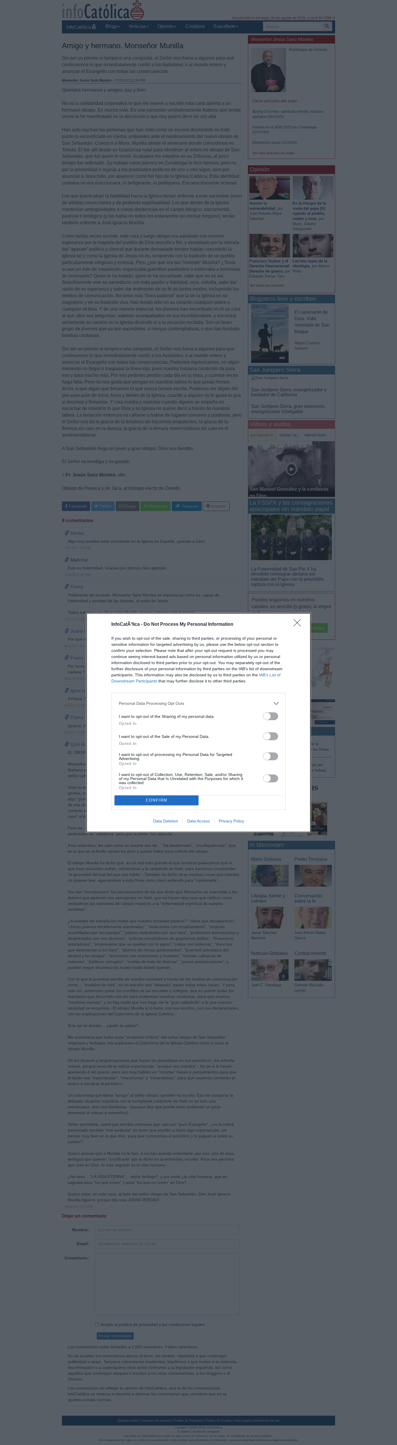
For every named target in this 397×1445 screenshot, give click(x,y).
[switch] (270, 716)
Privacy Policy (231, 821)
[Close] (299, 624)
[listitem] (198, 703)
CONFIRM (156, 800)
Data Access (198, 821)
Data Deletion (165, 821)
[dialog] (198, 722)
